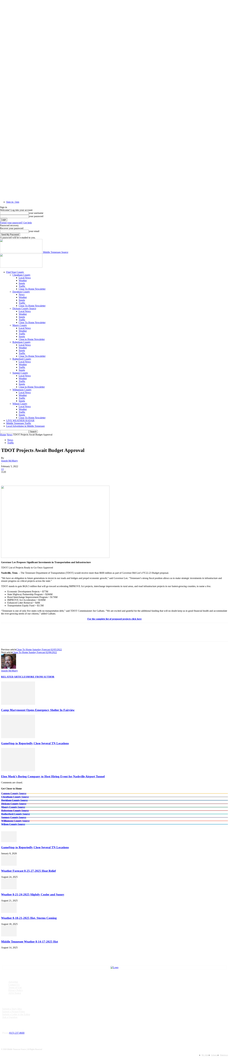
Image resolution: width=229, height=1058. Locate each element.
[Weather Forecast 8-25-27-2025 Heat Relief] (9, 865)
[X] (17, 477)
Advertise (13, 982)
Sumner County (20, 373)
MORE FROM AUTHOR (40, 676)
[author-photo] (8, 668)
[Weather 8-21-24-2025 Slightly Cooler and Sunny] (9, 888)
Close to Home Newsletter (32, 339)
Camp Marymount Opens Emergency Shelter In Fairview (38, 710)
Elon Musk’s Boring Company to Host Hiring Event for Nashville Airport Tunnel (53, 776)
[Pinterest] (29, 477)
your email (34, 231)
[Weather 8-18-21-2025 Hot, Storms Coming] (9, 912)
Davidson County (21, 291)
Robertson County (21, 342)
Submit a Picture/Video (13, 1011)
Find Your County (15, 272)
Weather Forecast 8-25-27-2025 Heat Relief (28, 870)
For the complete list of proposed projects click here (114, 619)
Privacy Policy (15, 990)
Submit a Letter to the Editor (16, 1014)
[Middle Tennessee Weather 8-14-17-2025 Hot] (9, 935)
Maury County (19, 325)
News (21, 294)
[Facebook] (6, 477)
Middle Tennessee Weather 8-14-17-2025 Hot (29, 941)
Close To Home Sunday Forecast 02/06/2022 (34, 652)
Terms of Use (15, 987)
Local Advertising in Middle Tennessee (25, 426)
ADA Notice (14, 993)
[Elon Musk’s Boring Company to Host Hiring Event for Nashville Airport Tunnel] (18, 770)
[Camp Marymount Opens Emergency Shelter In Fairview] (18, 704)
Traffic (22, 286)
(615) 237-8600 (16, 1033)
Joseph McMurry (9, 460)
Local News (25, 277)
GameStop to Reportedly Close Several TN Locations (35, 743)
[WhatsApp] (40, 477)
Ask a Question (9, 1017)
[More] (51, 476)
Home (3, 434)
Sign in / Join (12, 202)
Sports (22, 283)
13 (2, 469)
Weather (23, 280)
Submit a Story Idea (12, 1008)
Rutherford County (21, 359)
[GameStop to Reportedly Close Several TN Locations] (18, 737)
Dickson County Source (24, 308)
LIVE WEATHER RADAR (20, 420)
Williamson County (21, 389)
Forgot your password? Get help (16, 222)
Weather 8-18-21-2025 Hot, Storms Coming (29, 918)
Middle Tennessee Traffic (18, 423)
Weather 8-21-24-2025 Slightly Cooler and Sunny (32, 894)
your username (36, 213)
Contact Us (13, 984)
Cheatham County (21, 275)
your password (36, 216)
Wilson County (19, 403)
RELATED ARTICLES (14, 676)
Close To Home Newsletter (32, 289)
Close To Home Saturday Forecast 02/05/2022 (39, 649)
